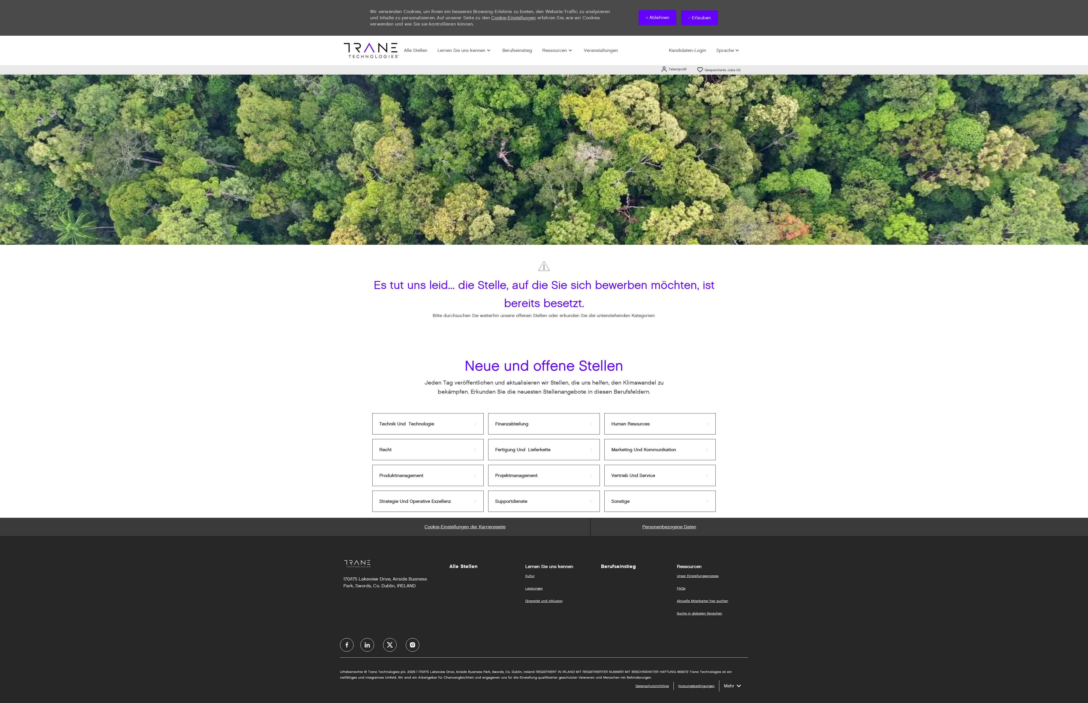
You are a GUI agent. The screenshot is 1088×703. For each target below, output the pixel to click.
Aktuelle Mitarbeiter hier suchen (702, 601)
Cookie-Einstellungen (513, 17)
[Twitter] (390, 645)
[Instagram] (412, 645)
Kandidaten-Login (687, 50)
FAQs (681, 588)
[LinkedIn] (367, 645)
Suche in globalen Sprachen (699, 613)
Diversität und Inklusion (544, 601)
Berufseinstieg (517, 50)
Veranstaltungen (601, 50)
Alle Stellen (415, 50)
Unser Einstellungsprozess (698, 576)
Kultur (530, 576)
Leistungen (534, 588)
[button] (674, 69)
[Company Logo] (370, 50)
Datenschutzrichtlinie (652, 686)
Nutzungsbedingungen (696, 686)
